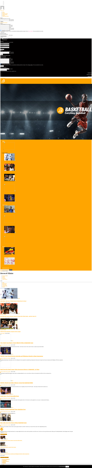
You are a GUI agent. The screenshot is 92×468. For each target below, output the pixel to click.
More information (62, 466)
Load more (2, 427)
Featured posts (4, 283)
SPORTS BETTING (5, 16)
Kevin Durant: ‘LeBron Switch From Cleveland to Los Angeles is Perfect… (19, 244)
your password (11, 20)
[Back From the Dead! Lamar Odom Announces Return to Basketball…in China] (5, 367)
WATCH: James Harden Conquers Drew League (14, 182)
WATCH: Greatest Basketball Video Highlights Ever (13, 409)
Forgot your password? (3, 22)
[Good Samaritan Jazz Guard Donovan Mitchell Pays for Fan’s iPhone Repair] (9, 149)
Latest (3, 282)
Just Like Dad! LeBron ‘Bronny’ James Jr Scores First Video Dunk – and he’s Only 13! (18, 316)
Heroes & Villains (5, 13)
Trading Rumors (4, 14)
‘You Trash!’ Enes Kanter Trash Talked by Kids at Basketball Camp (17, 192)
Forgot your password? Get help (5, 55)
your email (10, 35)
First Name (11, 25)
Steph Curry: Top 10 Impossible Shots (9, 396)
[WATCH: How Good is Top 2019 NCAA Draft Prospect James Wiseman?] (10, 212)
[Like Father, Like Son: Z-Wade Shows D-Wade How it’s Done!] (10, 160)
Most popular (4, 284)
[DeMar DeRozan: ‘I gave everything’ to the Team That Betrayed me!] (10, 232)
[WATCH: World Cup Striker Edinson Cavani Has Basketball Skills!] (6, 380)
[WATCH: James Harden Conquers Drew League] (10, 180)
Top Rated (3, 278)
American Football (7, 2)
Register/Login (4, 39)
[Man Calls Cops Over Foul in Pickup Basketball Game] (6, 420)
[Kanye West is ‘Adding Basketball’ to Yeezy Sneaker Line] (9, 264)
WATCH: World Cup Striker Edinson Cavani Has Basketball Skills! (16, 382)
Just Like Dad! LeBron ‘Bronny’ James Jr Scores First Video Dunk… (17, 172)
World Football (6, 4)
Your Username (11, 28)
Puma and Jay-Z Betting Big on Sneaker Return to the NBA (16, 255)
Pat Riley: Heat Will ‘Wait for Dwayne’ (11, 224)
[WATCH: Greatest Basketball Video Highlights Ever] (6, 407)
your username (11, 19)
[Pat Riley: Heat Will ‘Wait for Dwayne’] (9, 222)
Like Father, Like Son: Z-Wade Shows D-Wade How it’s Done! (16, 162)
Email (10, 27)
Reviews (3, 15)
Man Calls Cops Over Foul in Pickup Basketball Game (13, 422)
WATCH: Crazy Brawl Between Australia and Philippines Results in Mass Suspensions (21, 203)
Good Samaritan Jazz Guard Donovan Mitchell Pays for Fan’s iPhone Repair (19, 151)
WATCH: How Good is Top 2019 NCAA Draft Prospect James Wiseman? (18, 214)
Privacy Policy (30, 31)
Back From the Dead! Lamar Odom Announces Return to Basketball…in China (19, 369)
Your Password (11, 29)
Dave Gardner (2, 302)
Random (3, 286)
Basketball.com (6, 1)
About (3, 464)
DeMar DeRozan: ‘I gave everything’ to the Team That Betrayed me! (18, 234)
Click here (5, 432)
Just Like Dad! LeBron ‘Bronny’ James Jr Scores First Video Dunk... (11, 440)
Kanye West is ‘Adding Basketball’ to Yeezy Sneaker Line (15, 266)
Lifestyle (3, 12)
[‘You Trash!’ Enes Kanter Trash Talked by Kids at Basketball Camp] (6, 340)
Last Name (11, 26)
